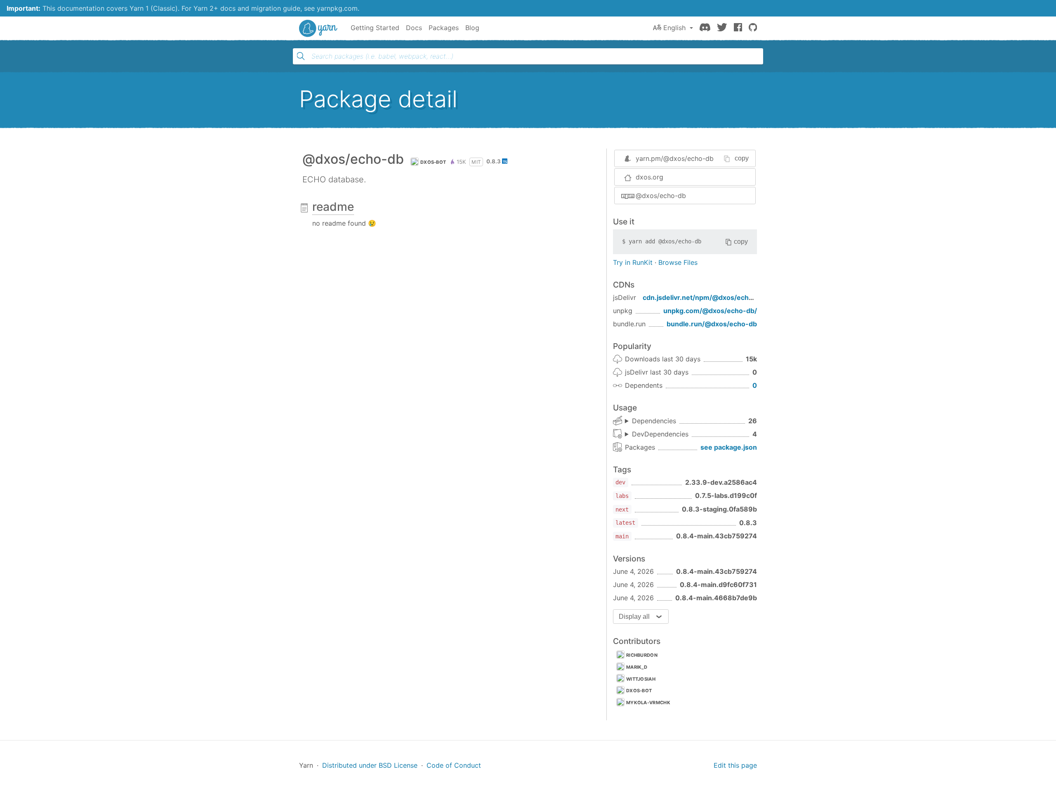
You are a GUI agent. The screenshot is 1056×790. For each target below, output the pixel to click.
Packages (444, 28)
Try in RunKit (633, 262)
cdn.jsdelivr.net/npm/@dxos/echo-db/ (705, 297)
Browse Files (678, 262)
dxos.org (649, 177)
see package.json (728, 447)
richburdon (642, 655)
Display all (634, 616)
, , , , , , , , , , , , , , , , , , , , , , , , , (650, 421)
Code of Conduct (454, 765)
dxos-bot (433, 162)
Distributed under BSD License (369, 765)
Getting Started (375, 28)
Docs (414, 28)
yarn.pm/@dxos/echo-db (675, 158)
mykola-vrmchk (648, 702)
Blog (472, 28)
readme (333, 207)
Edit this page (735, 765)
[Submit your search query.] (300, 56)
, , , (656, 434)
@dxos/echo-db (661, 195)
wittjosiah (640, 679)
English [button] (674, 28)
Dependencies (654, 421)
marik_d (636, 667)
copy (742, 158)
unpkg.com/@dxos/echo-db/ (710, 311)
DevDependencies (660, 434)
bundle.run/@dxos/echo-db (712, 324)
